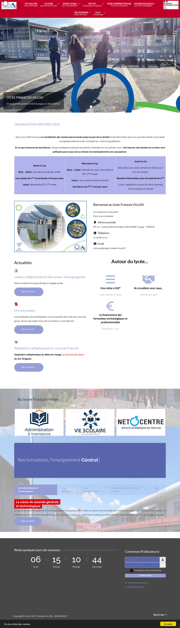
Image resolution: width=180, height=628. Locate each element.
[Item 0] (91, 106)
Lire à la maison (24, 310)
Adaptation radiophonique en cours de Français (46, 348)
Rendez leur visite (148, 294)
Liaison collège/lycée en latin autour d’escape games (49, 277)
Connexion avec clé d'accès (147, 570)
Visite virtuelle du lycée (110, 294)
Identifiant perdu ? (136, 587)
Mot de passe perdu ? (138, 583)
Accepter (168, 623)
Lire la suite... (29, 292)
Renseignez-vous (110, 329)
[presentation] (35, 489)
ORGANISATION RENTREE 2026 (37, 124)
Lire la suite (28, 521)
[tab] (36, 489)
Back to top (159, 615)
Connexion (145, 576)
